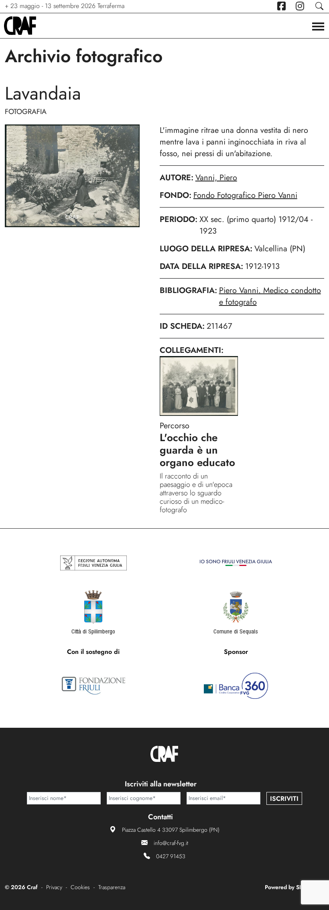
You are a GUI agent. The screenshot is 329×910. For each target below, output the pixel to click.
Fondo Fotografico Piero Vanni (245, 195)
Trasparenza (111, 887)
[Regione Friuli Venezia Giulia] (93, 563)
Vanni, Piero (216, 177)
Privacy (54, 887)
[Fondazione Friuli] (93, 686)
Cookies (80, 887)
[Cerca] (319, 6)
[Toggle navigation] (318, 27)
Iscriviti (284, 798)
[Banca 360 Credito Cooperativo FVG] (236, 686)
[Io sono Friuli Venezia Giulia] (236, 563)
